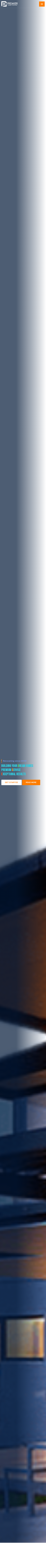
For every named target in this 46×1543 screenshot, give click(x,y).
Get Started (11, 782)
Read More (31, 782)
